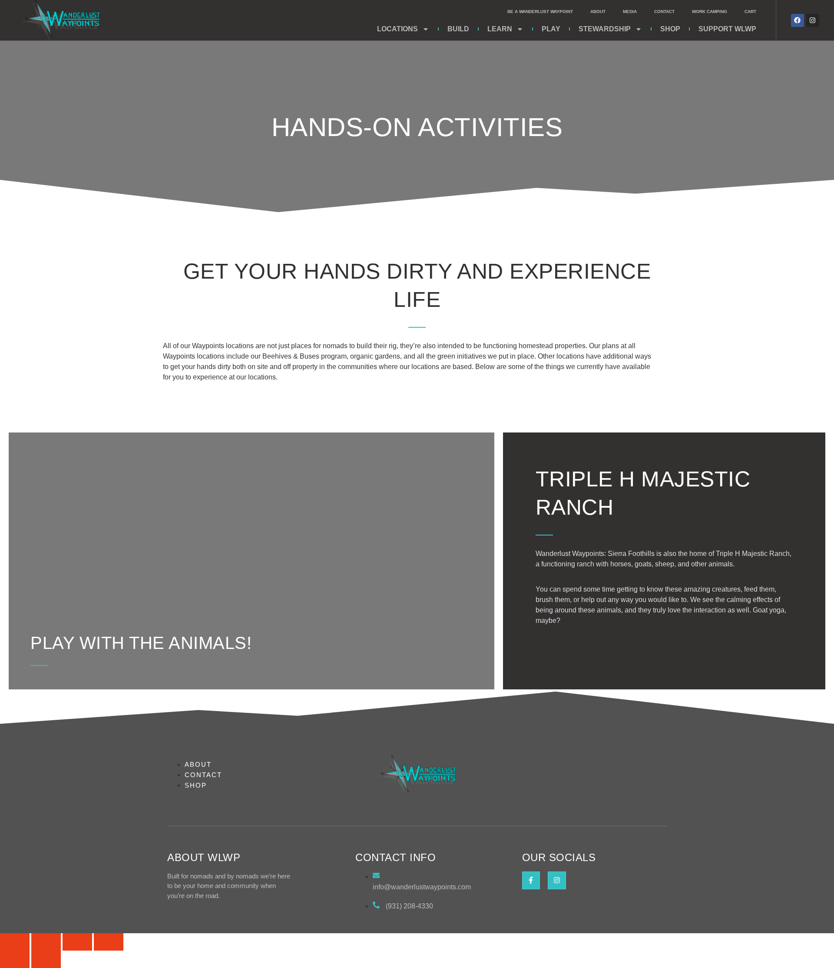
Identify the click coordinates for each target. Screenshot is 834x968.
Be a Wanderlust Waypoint (540, 11)
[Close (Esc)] (108, 942)
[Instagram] (812, 20)
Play (551, 29)
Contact (664, 11)
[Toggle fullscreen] (46, 942)
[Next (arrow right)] (46, 959)
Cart (750, 11)
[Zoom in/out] (15, 942)
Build (458, 29)
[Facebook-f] (531, 881)
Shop (670, 29)
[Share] (77, 942)
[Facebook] (797, 20)
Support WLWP (727, 29)
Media (630, 11)
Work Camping (709, 11)
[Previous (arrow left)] (15, 959)
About (598, 11)
